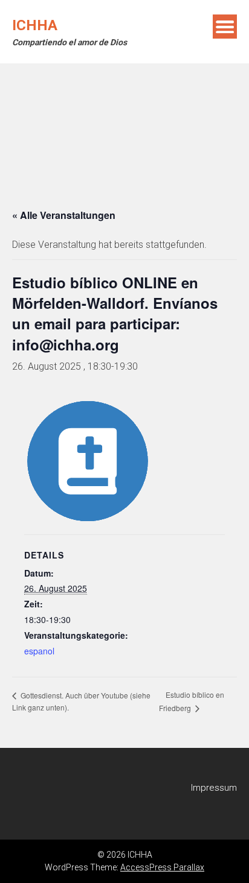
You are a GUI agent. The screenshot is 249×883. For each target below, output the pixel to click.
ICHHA (34, 25)
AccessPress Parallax (162, 867)
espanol (39, 651)
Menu (225, 26)
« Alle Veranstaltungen (63, 215)
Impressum (214, 787)
